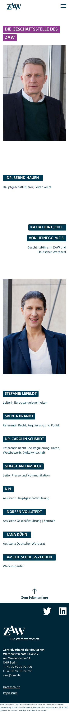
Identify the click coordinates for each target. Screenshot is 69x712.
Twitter (47, 611)
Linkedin (63, 611)
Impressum (10, 693)
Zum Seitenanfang (34, 598)
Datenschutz (11, 687)
